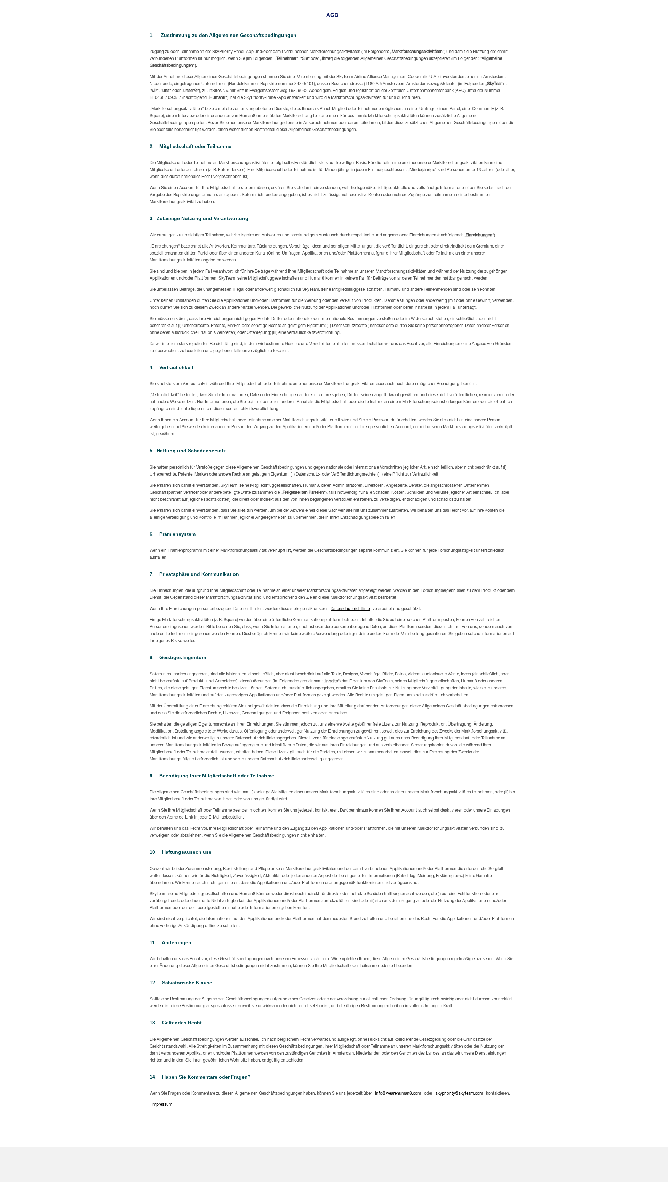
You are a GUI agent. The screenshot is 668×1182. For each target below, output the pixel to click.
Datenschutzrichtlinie (350, 609)
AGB (332, 16)
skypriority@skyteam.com (459, 1093)
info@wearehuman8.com (398, 1093)
